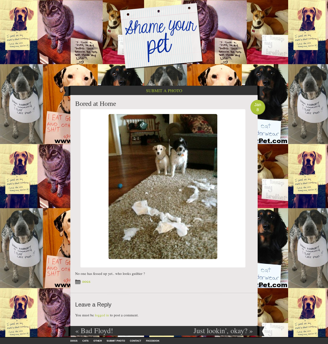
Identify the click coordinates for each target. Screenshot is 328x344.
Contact (135, 340)
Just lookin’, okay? (223, 330)
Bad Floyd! (94, 330)
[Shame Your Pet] (164, 35)
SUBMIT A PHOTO (164, 90)
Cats (85, 340)
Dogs (86, 281)
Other (97, 340)
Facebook (152, 340)
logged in (102, 315)
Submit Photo (116, 340)
